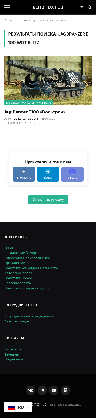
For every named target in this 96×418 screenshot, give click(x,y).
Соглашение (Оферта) (22, 253)
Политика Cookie (18, 278)
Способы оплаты (18, 283)
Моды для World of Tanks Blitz (28, 102)
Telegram (11, 354)
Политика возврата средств (27, 288)
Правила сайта (16, 263)
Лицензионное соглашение (27, 258)
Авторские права (18, 273)
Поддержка (13, 359)
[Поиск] (89, 7)
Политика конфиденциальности (31, 268)
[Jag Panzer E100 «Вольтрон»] (48, 80)
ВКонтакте (12, 349)
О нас (9, 248)
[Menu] (7, 7)
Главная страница (16, 20)
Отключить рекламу (48, 200)
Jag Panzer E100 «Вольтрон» (35, 111)
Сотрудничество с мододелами (29, 316)
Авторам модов (17, 321)
